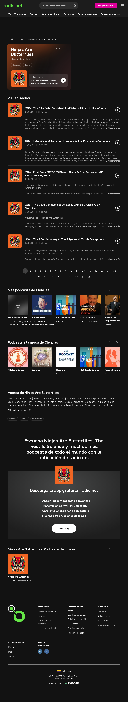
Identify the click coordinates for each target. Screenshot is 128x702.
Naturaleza (37, 419)
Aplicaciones (104, 616)
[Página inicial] (12, 39)
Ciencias (16, 65)
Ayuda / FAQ (103, 620)
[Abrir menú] (122, 5)
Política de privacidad (78, 619)
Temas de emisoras (110, 14)
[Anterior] (109, 289)
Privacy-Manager (76, 633)
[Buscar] (74, 5)
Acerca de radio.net (47, 612)
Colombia (66, 671)
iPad (10, 652)
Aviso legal (73, 624)
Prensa (41, 616)
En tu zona (69, 14)
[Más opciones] (66, 49)
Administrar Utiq (76, 628)
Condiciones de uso (77, 615)
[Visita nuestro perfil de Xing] (46, 651)
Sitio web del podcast (18, 410)
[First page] (13, 271)
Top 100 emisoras (17, 14)
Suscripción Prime (106, 625)
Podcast (34, 14)
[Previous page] (19, 271)
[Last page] (88, 276)
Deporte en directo (50, 14)
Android (11, 656)
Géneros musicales (87, 14)
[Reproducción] (63, 80)
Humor (27, 65)
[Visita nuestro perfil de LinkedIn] (40, 651)
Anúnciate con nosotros (44, 622)
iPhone (11, 647)
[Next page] (82, 276)
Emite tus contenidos (48, 628)
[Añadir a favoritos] (57, 48)
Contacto (102, 612)
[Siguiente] (117, 289)
